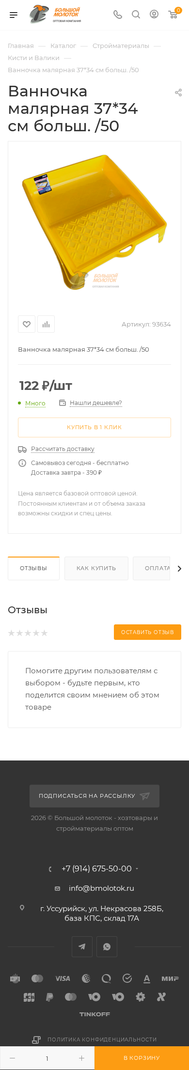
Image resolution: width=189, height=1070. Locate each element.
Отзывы (33, 568)
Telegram (82, 946)
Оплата (158, 568)
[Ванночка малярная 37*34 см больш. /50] (94, 221)
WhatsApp (106, 946)
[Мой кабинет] (154, 15)
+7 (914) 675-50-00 (97, 869)
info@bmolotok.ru (101, 888)
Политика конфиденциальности (102, 1040)
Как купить (96, 568)
